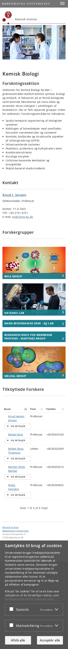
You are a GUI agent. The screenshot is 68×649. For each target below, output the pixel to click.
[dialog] (34, 594)
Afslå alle (18, 640)
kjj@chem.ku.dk (22, 217)
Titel (33, 409)
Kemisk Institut (10, 527)
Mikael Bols (15, 434)
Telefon (51, 409)
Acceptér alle (50, 640)
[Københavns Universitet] (7, 17)
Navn (7, 409)
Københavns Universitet (15, 530)
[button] (62, 3)
